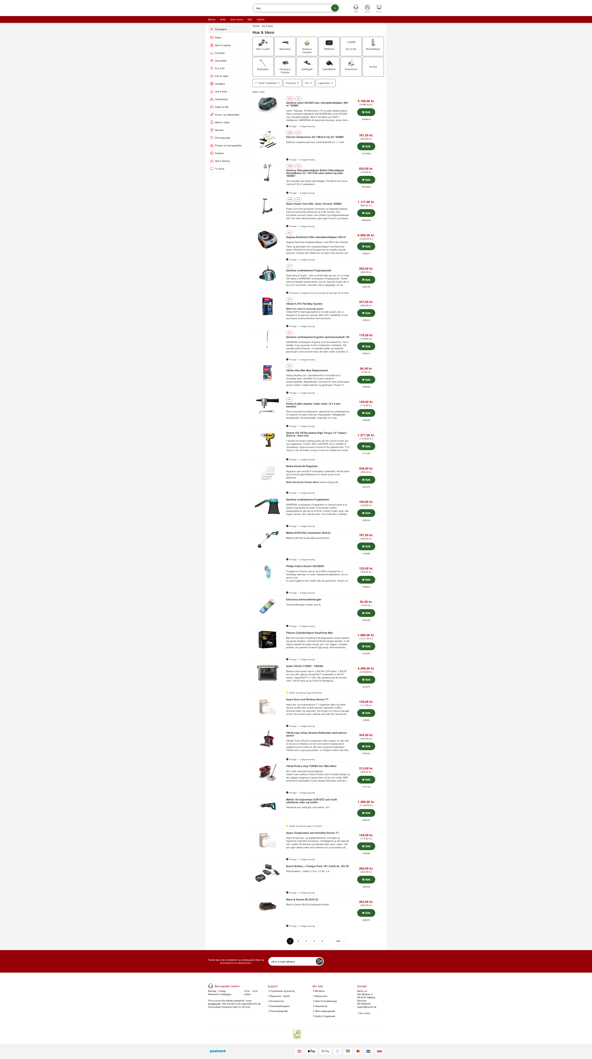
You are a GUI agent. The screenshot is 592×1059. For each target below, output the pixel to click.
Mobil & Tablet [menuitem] (222, 122)
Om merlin (365, 1013)
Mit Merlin (320, 991)
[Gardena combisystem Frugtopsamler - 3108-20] (269, 273)
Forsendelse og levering (282, 991)
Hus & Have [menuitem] (221, 91)
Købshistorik (321, 1006)
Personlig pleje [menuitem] (222, 137)
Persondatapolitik (279, 1011)
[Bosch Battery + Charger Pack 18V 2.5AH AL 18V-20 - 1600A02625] (269, 873)
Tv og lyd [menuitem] (219, 168)
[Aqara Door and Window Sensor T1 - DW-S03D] (269, 706)
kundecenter (214, 1003)
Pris (307, 83)
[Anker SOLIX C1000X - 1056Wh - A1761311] (269, 673)
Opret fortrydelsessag (326, 1001)
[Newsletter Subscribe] (319, 961)
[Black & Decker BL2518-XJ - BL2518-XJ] (269, 906)
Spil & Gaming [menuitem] (222, 160)
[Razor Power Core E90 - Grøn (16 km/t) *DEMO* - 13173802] (269, 206)
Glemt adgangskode (325, 1011)
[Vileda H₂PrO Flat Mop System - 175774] (269, 306)
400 (338, 941)
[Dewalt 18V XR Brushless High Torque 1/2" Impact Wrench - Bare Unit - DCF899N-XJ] (269, 440)
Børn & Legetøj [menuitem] (222, 45)
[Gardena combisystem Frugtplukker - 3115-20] (269, 506)
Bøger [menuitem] (218, 37)
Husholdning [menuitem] (221, 99)
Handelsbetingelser (280, 1006)
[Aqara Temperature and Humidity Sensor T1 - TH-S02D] (269, 840)
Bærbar (212, 19)
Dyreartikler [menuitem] (221, 60)
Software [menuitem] (219, 153)
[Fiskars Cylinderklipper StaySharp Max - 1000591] (269, 640)
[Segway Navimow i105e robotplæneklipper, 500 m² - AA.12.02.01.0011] (269, 240)
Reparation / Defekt (280, 996)
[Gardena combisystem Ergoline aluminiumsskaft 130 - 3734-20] (269, 340)
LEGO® (260, 19)
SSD (250, 19)
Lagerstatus (324, 83)
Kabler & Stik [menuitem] (221, 106)
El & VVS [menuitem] (220, 68)
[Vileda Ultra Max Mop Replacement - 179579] (269, 373)
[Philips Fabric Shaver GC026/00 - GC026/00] (269, 573)
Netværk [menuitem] (219, 130)
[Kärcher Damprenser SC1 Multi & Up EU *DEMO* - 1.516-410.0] (269, 140)
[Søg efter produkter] (335, 8)
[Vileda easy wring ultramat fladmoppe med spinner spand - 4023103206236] (269, 739)
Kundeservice (277, 1001)
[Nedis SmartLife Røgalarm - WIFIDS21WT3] (269, 473)
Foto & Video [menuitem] (221, 76)
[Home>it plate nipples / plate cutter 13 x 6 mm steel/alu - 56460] (269, 406)
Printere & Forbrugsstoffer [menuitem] (228, 145)
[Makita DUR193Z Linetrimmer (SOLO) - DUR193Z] (269, 540)
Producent (291, 83)
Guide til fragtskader (325, 1016)
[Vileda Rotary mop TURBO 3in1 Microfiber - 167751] (269, 773)
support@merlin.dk (251, 1003)
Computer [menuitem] (220, 52)
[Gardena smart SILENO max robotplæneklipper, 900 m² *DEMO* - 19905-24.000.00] (269, 105)
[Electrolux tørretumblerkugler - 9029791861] (269, 606)
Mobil (223, 19)
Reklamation (321, 996)
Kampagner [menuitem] (221, 29)
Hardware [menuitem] (220, 83)
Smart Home (236, 19)
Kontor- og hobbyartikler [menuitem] (227, 114)
